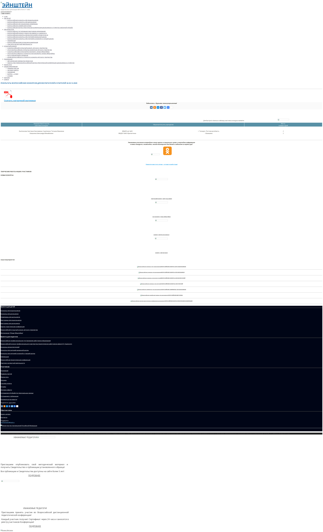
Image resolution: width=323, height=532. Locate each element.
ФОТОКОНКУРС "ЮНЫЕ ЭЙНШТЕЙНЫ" (161, 216)
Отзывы (10, 76)
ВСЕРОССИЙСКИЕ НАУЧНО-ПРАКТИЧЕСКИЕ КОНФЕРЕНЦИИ (178, 301)
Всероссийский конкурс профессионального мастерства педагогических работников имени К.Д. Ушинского (36, 344)
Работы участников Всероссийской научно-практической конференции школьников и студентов (40, 63)
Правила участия (13, 68)
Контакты (4, 417)
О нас (6, 16)
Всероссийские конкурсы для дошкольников (22, 20)
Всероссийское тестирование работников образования (26, 31)
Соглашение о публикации (9, 396)
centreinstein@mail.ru (6, 11)
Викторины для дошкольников (11, 320)
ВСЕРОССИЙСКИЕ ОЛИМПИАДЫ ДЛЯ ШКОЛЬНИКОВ (173, 289)
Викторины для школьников (10, 323)
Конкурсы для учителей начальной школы (15, 350)
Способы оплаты (6, 383)
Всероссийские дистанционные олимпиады (22, 24)
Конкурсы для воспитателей (10, 347)
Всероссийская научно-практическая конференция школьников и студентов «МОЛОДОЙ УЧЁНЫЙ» (40, 27)
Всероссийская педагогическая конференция (22, 42)
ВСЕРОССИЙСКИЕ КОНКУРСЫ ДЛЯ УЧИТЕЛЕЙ (172, 283)
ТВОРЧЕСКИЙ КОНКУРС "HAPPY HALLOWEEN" (161, 198)
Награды (7, 77)
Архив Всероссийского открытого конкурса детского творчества (29, 57)
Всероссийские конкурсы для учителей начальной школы (27, 37)
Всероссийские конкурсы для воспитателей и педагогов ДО (27, 35)
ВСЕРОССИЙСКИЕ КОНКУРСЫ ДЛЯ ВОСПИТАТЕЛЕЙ (173, 278)
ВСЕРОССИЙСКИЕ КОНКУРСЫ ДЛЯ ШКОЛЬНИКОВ (172, 272)
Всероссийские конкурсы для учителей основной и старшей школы (30, 39)
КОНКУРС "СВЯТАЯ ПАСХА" (161, 252)
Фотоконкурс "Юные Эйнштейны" (12, 333)
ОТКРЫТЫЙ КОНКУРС (10, 46)
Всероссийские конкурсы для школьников (21, 22)
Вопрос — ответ (12, 74)
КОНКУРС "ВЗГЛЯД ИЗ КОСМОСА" (161, 234)
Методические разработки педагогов (20, 61)
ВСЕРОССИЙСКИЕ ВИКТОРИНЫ (175, 295)
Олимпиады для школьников (10, 317)
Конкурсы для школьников (10, 314)
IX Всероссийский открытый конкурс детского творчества (27, 48)
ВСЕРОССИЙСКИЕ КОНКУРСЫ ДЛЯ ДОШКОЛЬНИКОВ (173, 266)
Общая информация (10, 66)
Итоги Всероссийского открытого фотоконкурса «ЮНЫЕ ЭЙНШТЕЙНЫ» (31, 53)
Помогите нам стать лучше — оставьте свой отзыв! (161, 164)
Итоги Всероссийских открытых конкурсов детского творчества (29, 50)
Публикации (11, 40)
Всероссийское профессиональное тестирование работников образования (26, 341)
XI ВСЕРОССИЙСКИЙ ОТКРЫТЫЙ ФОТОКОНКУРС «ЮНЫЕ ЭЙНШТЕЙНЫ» (28, 52)
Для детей (7, 18)
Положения (11, 72)
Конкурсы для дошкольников (10, 311)
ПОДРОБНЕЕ (34, 475)
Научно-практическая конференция (12, 327)
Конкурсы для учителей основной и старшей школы (18, 353)
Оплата (6, 79)
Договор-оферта (13, 70)
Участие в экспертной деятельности (19, 44)
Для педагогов (9, 29)
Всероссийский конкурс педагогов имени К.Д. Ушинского (27, 33)
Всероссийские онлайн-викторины (19, 26)
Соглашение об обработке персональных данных (17, 393)
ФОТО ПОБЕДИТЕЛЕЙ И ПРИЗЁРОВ (17, 55)
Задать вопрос (6, 414)
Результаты (8, 65)
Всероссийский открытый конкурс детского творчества (19, 330)
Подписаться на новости (9, 399)
